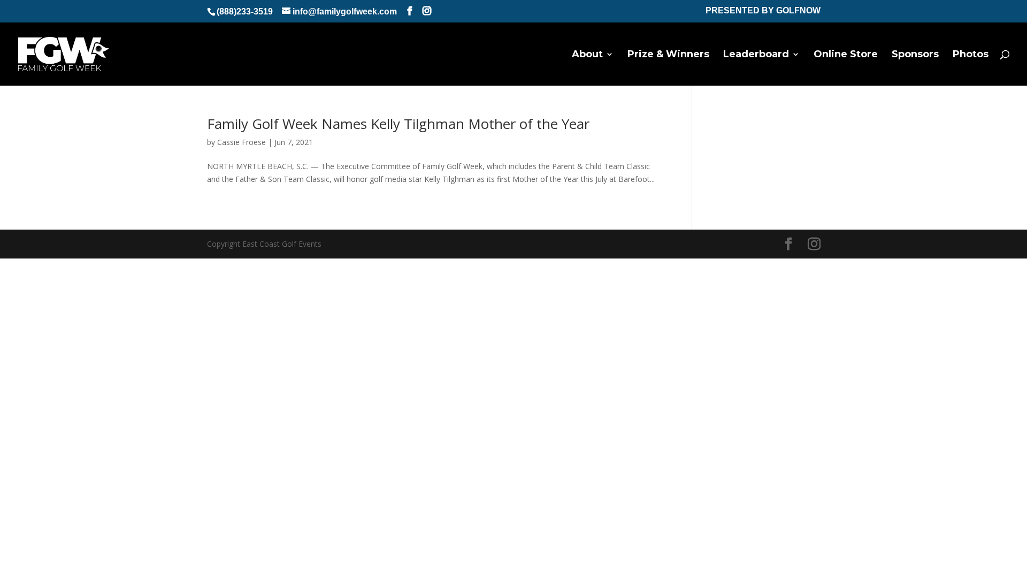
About (587, 55)
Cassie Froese (241, 142)
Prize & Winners (668, 55)
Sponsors (915, 55)
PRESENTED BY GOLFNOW (763, 10)
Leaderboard (756, 55)
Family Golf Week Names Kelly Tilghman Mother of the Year (398, 123)
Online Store (846, 55)
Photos (970, 55)
